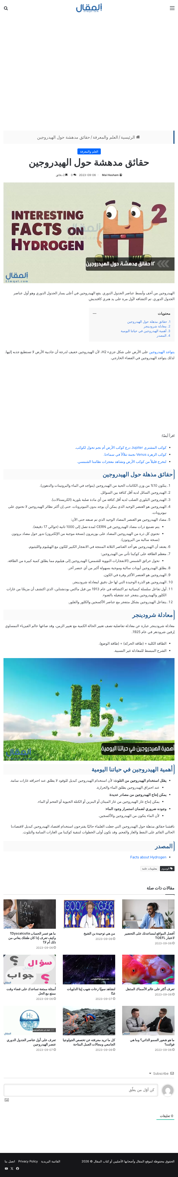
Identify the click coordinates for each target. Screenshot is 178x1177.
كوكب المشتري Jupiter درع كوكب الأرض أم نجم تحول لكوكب (121, 447)
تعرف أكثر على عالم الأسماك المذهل (150, 989)
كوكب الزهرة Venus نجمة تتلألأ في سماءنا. (135, 454)
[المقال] (89, 8)
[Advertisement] (89, 72)
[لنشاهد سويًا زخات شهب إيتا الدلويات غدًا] (89, 969)
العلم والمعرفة (105, 137)
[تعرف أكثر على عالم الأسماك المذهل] (148, 969)
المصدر (161, 335)
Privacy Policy (28, 1161)
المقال (140, 1161)
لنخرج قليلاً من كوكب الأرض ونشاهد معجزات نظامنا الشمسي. (121, 461)
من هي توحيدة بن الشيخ (99, 933)
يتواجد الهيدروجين (162, 352)
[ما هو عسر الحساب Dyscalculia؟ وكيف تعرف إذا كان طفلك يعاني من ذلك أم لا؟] (29, 914)
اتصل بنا (10, 1161)
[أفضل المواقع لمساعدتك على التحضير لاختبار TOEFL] (148, 914)
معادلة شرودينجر (155, 326)
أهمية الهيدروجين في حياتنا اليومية (143, 331)
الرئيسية (128, 137)
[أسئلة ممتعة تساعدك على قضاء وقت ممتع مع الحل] (29, 969)
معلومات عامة (149, 868)
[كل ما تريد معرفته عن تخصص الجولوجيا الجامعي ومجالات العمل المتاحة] (89, 1020)
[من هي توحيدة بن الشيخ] (89, 914)
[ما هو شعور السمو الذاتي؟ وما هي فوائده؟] (148, 1020)
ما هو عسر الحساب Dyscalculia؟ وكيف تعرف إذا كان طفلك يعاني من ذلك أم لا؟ (32, 937)
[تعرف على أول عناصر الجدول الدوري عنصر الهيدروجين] (29, 1020)
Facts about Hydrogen (148, 857)
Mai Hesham (110, 175)
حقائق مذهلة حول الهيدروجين (147, 321)
